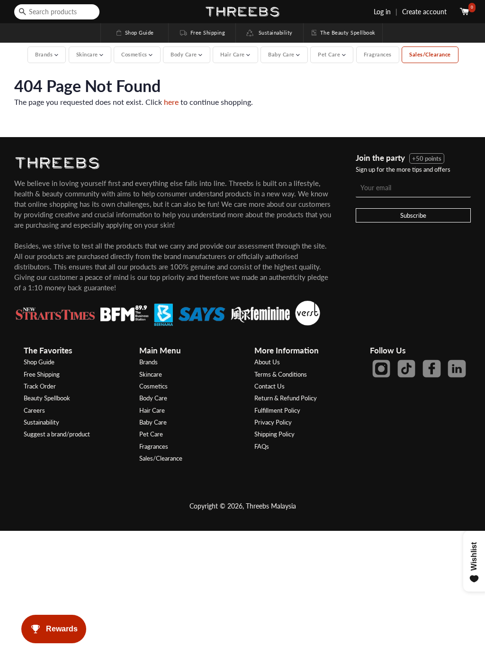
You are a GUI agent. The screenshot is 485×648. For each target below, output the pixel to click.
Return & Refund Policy (285, 398)
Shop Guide (134, 32)
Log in (382, 12)
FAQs (261, 446)
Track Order (40, 386)
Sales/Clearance (430, 54)
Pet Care (151, 434)
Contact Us (269, 386)
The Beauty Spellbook (343, 32)
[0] (465, 11)
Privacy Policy (273, 422)
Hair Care (152, 410)
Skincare (150, 374)
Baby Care (153, 422)
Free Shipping (202, 32)
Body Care (153, 398)
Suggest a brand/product (57, 434)
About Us (267, 362)
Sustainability (273, 32)
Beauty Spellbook (47, 398)
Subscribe (413, 215)
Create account (424, 12)
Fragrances (378, 54)
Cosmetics (153, 386)
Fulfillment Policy (277, 410)
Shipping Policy (274, 434)
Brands (148, 362)
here (171, 101)
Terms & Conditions (280, 374)
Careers (34, 410)
